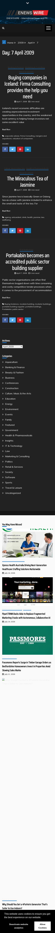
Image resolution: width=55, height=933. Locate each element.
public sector (17, 309)
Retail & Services (26, 72)
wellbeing (6, 220)
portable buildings (33, 307)
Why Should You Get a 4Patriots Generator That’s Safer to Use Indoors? (25, 906)
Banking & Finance (16, 67)
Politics (9, 461)
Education (10, 398)
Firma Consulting (27, 136)
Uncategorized (13, 493)
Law (7, 451)
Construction (11, 388)
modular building (27, 304)
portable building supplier (13, 307)
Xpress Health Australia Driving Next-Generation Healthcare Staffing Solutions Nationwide (24, 567)
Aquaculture (11, 362)
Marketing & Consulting (35, 67)
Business (10, 377)
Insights (9, 440)
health (30, 217)
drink (24, 217)
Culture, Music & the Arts (14, 168)
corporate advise (12, 136)
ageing (8, 217)
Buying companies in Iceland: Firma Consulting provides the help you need (27, 87)
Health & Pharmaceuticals (37, 168)
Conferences (12, 382)
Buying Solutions (12, 304)
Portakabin (7, 309)
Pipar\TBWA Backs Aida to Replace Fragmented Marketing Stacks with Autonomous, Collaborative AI (26, 616)
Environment (11, 409)
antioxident (16, 217)
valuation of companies (23, 138)
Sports (8, 482)
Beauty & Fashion (14, 372)
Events (9, 414)
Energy (9, 403)
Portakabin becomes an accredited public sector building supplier (27, 261)
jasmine (36, 217)
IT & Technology (26, 250)
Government (11, 430)
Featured (10, 424)
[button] (42, 917)
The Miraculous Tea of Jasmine (27, 181)
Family (8, 419)
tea (42, 217)
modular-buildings (43, 304)
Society (9, 472)
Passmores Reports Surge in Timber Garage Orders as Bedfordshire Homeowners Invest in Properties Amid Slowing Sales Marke (26, 666)
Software (10, 477)
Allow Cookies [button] (42, 926)
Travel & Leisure (26, 173)
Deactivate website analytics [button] (18, 926)
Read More (6, 130)
